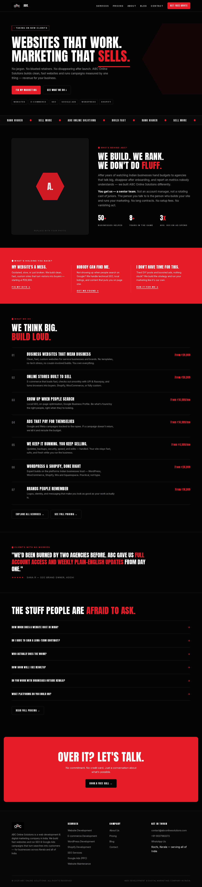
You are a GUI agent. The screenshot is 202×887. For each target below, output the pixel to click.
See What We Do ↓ (57, 90)
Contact (157, 6)
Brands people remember (47, 488)
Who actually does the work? (29, 654)
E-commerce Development (82, 836)
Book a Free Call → (100, 783)
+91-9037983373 (160, 836)
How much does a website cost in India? (35, 627)
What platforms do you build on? (31, 694)
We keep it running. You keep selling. (57, 444)
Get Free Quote (178, 5)
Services (102, 6)
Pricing (118, 6)
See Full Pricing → (66, 514)
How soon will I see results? (29, 667)
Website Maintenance (79, 863)
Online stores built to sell (49, 376)
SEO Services (75, 852)
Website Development (80, 830)
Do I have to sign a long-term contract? (36, 640)
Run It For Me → (147, 287)
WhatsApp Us (158, 841)
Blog (143, 6)
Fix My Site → (21, 287)
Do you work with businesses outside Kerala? (38, 680)
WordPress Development (81, 841)
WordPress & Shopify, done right (54, 466)
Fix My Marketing (26, 90)
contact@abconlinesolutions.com (169, 830)
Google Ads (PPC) (77, 858)
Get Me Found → (88, 291)
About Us (114, 830)
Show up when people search (50, 399)
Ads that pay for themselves (50, 421)
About (132, 6)
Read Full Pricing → (28, 710)
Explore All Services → (30, 514)
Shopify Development (79, 847)
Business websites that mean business (59, 354)
